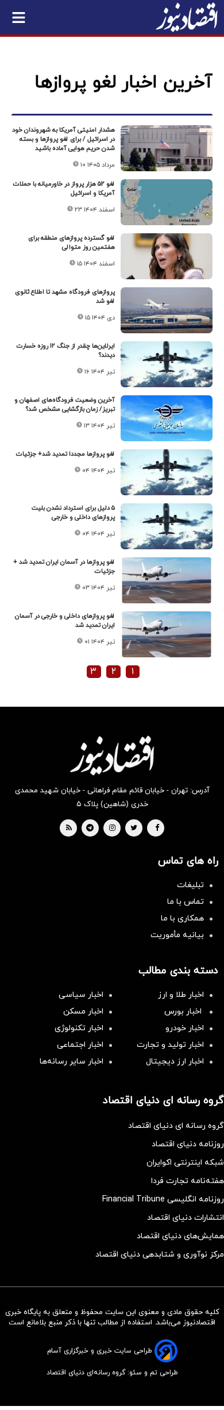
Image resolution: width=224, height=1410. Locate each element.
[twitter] (133, 828)
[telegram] (90, 828)
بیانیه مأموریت (177, 935)
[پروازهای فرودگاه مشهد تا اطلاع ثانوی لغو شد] (167, 310)
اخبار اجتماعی (80, 1044)
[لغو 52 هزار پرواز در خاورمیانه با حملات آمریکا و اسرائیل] (167, 202)
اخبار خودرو (184, 1028)
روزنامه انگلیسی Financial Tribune (163, 1199)
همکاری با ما (182, 918)
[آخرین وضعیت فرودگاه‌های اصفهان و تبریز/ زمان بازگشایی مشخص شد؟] (167, 418)
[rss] (69, 828)
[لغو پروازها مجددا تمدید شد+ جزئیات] (167, 472)
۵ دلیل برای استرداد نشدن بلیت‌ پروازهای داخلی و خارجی (73, 512)
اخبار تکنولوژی (79, 1028)
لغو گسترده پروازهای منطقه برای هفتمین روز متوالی (71, 242)
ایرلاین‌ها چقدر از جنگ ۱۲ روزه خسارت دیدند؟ (66, 350)
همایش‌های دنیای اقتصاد (180, 1236)
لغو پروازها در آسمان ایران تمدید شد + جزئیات (64, 566)
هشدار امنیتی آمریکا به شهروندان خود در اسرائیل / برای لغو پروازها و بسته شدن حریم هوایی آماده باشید (63, 139)
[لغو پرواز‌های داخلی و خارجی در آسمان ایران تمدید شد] (167, 634)
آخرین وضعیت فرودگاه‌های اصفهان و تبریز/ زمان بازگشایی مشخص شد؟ (64, 404)
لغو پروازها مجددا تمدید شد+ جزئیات (65, 454)
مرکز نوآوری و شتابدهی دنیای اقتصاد (159, 1254)
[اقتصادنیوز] (112, 755)
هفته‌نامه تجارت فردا (187, 1181)
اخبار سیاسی (81, 994)
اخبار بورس (184, 1011)
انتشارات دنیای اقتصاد (185, 1217)
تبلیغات (190, 885)
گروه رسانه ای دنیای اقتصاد (176, 1125)
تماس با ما (185, 901)
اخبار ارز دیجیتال (175, 1061)
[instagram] (112, 828)
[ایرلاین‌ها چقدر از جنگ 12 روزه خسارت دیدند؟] (167, 364)
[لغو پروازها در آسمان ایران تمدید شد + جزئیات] (167, 580)
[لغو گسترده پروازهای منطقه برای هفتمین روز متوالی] (167, 256)
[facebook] (157, 828)
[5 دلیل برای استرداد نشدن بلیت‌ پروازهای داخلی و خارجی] (167, 526)
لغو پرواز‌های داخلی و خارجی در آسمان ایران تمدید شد (65, 620)
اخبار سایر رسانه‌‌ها (71, 1061)
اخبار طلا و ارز (181, 994)
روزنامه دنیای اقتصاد (188, 1144)
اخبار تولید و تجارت (170, 1044)
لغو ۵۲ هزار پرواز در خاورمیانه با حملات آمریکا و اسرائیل (64, 188)
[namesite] (186, 17)
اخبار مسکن (83, 1011)
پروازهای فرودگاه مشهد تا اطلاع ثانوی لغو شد (65, 296)
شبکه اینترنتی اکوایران (185, 1162)
